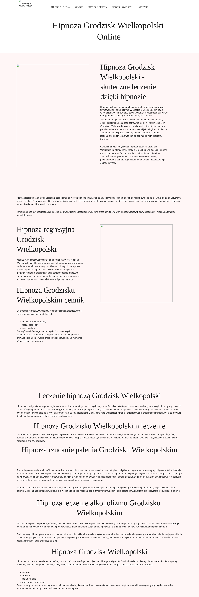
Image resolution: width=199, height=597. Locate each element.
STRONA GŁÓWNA (60, 7)
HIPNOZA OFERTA (97, 7)
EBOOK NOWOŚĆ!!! (122, 7)
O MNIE (79, 7)
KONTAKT (143, 7)
